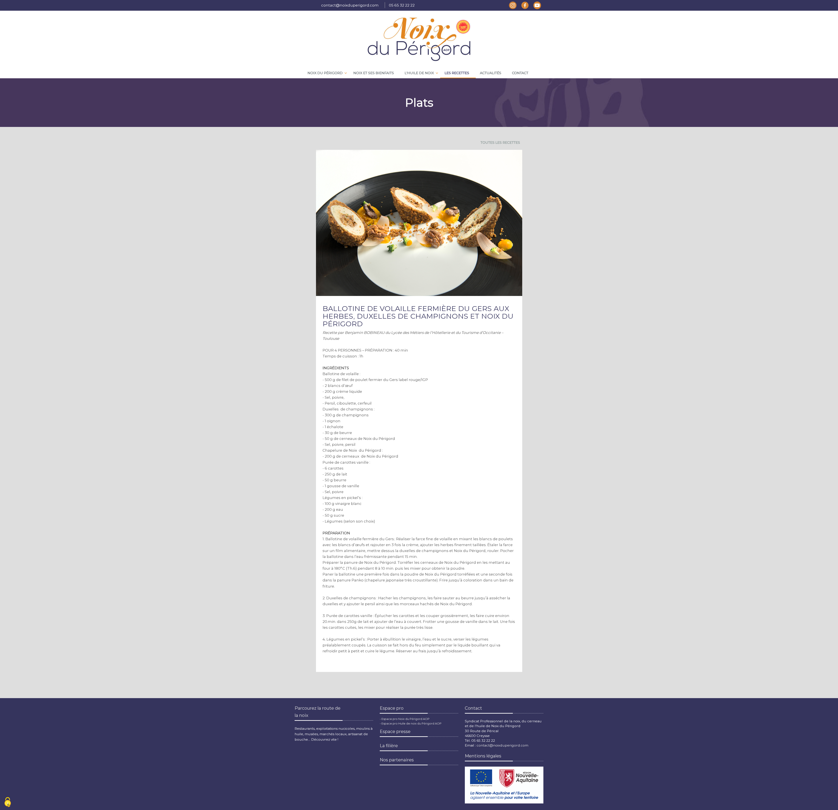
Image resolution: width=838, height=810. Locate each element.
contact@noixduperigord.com (350, 5)
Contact (520, 73)
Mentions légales (483, 756)
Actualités (490, 73)
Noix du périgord (325, 73)
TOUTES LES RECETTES (500, 142)
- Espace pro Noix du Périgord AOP (404, 719)
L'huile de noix (419, 73)
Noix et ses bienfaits (373, 73)
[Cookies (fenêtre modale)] (7, 802)
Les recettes (457, 73)
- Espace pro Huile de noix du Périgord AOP (410, 723)
